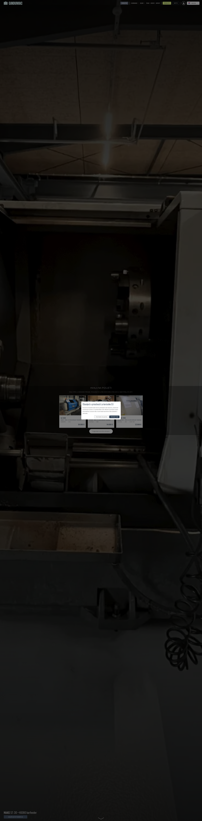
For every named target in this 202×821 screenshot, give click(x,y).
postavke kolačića (101, 417)
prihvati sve (114, 417)
